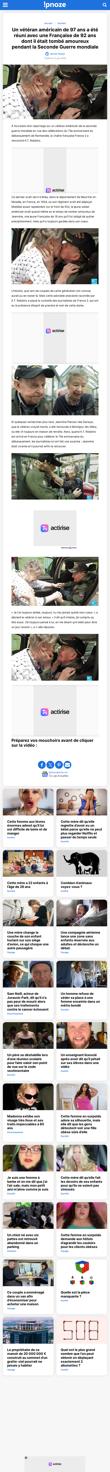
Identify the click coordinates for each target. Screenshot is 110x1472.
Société (62, 23)
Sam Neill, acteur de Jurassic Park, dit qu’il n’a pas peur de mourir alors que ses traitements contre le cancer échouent (28, 1001)
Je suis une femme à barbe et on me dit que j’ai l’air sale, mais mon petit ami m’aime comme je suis (27, 1183)
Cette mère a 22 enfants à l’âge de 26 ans (27, 885)
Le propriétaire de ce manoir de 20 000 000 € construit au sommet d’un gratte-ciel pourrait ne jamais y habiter (27, 1357)
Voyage (11, 952)
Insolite (11, 837)
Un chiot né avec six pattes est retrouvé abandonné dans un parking (23, 1241)
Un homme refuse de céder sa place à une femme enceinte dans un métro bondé (80, 999)
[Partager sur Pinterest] (59, 765)
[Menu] (5, 5)
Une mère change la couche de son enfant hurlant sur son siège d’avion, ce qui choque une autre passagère (28, 940)
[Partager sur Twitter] (50, 765)
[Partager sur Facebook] (42, 765)
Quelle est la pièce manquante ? (75, 1294)
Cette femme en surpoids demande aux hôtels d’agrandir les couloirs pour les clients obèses (81, 1241)
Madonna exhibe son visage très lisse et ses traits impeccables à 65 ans (25, 1122)
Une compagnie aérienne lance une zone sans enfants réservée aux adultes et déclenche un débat (80, 940)
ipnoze (55, 5)
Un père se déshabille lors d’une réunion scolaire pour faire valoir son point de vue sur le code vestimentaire (27, 1063)
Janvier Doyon (57, 54)
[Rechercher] (104, 5)
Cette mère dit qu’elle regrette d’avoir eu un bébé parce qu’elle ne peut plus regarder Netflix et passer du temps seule (81, 829)
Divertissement (15, 1013)
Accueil (48, 23)
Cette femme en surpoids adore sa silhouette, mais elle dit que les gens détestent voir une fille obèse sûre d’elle (81, 1124)
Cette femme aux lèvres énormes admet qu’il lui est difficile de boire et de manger (27, 827)
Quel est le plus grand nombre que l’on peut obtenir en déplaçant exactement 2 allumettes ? (78, 1357)
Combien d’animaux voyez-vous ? (76, 885)
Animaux (11, 1251)
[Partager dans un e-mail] (67, 765)
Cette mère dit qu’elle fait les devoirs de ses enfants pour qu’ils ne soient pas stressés (81, 1183)
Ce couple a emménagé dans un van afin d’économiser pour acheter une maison (25, 1298)
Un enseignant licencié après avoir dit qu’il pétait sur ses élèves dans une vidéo (80, 1061)
